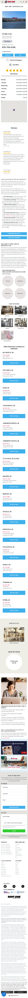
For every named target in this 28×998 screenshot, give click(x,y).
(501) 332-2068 (6, 479)
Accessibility (3, 869)
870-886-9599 (6, 390)
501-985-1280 (6, 408)
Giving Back (17, 847)
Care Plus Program (18, 855)
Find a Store (23, 2)
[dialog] (14, 989)
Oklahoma (17, 872)
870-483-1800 (6, 585)
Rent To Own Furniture (5, 844)
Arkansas (17, 862)
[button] (25, 634)
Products (4, 842)
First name (5, 787)
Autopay (2, 866)
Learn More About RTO (14, 233)
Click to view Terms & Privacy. (8, 827)
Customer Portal (10, 216)
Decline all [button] (20, 992)
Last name (5, 793)
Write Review (14, 74)
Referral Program (18, 853)
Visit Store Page (14, 363)
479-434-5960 (6, 373)
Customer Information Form (6, 875)
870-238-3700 (6, 602)
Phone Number (6, 816)
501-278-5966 (6, 567)
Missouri (17, 870)
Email (4, 800)
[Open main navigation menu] (2, 2)
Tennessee (17, 874)
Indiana (16, 866)
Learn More (17, 844)
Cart (26, 1)
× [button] (26, 982)
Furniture (8, 281)
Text (20, 55)
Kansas (16, 867)
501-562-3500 (6, 461)
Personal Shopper (18, 849)
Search (21, 2)
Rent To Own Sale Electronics (6, 852)
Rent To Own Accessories (5, 850)
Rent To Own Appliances (5, 847)
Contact (2, 862)
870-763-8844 (6, 355)
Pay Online (3, 864)
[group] (14, 635)
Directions (7, 41)
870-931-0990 (6, 426)
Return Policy (3, 874)
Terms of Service (14, 836)
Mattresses (20, 293)
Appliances (20, 281)
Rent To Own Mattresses (5, 845)
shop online (6, 738)
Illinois (16, 864)
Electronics (7, 293)
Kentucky (17, 869)
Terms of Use (3, 872)
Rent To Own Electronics (5, 849)
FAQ (16, 845)
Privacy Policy (23, 835)
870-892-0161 (6, 549)
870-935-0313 (6, 443)
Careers (16, 852)
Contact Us (8, 55)
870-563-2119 (6, 514)
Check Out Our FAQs (14, 237)
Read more (17, 989)
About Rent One (20, 842)
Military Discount (18, 850)
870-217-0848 (6, 496)
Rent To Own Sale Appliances (6, 853)
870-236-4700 (6, 532)
